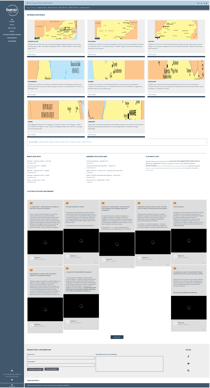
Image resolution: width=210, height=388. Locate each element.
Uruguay (46, 170)
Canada (47, 175)
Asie (28, 166)
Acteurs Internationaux (12, 35)
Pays (12, 25)
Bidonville (148, 161)
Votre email (31, 361)
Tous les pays (33, 3)
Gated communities (161, 166)
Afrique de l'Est (63, 7)
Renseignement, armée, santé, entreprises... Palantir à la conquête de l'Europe (43, 274)
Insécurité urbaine (174, 166)
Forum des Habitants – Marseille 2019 (97, 161)
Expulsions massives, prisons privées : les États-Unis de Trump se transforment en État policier (152, 207)
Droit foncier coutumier (166, 163)
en (198, 3)
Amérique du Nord (39, 175)
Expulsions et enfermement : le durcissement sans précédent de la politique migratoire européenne (116, 208)
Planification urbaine (150, 168)
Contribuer (12, 41)
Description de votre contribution (106, 354)
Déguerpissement (155, 161)
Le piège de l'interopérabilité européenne (79, 272)
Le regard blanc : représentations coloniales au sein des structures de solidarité (44, 207)
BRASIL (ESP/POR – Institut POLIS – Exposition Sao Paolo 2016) (104, 170)
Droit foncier (151, 165)
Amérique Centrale (39, 161)
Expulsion (173, 161)
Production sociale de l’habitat (178, 168)
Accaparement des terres (189, 161)
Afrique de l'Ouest (74, 7)
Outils (12, 31)
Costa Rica (48, 161)
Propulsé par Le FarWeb (200, 385)
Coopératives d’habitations (192, 168)
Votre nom (31, 354)
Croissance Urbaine (179, 163)
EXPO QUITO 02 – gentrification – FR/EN (98, 180)
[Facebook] (188, 356)
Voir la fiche (32, 54)
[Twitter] (188, 363)
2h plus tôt (42, 259)
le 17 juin (111, 227)
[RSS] (188, 370)
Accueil (12, 21)
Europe (29, 180)
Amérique (29, 161)
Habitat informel (189, 163)
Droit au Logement (153, 163)
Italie (43, 180)
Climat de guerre (178, 207)
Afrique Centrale (52, 7)
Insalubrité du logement (194, 166)
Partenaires (11, 38)
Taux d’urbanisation (183, 166)
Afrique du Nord (84, 7)
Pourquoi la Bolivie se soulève (75, 207)
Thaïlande (43, 166)
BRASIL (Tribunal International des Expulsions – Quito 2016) (103, 175)
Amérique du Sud (38, 170)
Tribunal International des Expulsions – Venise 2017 (101, 166)
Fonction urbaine (149, 170)
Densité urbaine (158, 168)
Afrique (40, 3)
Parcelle (168, 166)
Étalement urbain (164, 161)
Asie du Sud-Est (35, 166)
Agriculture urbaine (167, 168)
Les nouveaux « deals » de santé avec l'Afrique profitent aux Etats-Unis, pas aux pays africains (188, 272)
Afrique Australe (47, 3)
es (201, 3)
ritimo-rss (37, 257)
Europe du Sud (36, 180)
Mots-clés (12, 28)
